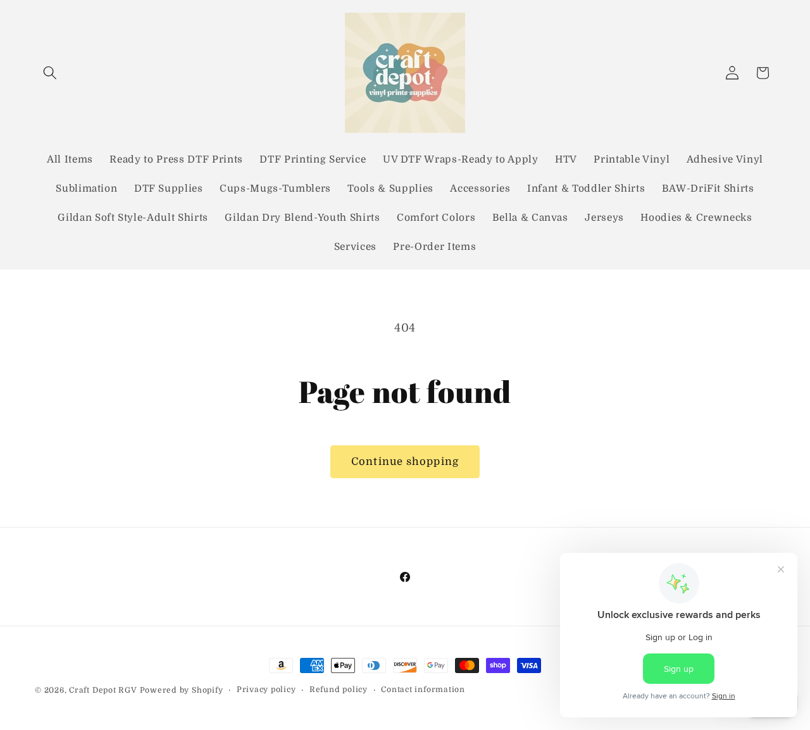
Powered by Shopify (181, 690)
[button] (50, 73)
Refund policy (338, 689)
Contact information (423, 689)
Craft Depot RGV (103, 690)
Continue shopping (405, 461)
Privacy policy (266, 689)
